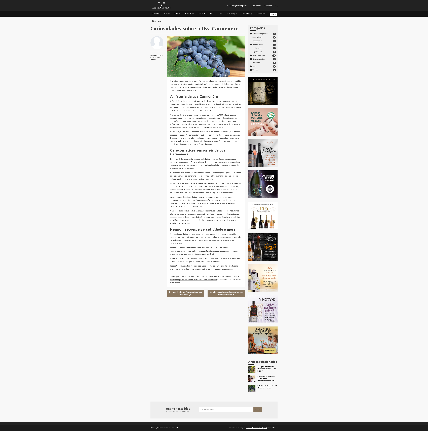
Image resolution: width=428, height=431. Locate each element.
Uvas (220, 14)
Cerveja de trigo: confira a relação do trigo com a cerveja (186, 293)
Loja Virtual (256, 6)
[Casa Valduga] (161, 5)
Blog (154, 21)
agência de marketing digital (256, 428)
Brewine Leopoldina (260, 34)
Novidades (167, 14)
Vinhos (212, 14)
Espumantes (202, 14)
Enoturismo (177, 14)
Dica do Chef (156, 14)
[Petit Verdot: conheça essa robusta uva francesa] (263, 391)
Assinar (258, 409)
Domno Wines (189, 14)
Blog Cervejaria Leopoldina (237, 6)
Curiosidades (261, 14)
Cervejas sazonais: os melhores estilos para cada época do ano (226, 293)
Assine (273, 14)
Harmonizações (232, 14)
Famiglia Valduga (247, 14)
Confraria (268, 6)
